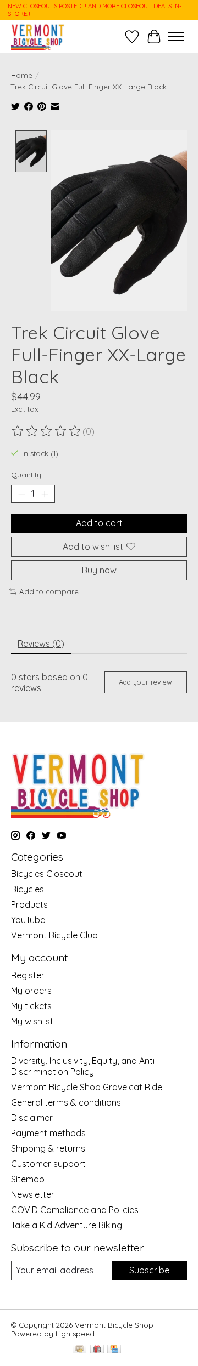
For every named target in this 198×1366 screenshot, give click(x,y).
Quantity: (27, 474)
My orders (31, 990)
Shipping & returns (48, 1148)
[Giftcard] (97, 1350)
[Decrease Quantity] (21, 494)
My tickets (31, 1005)
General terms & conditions (66, 1102)
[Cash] (79, 1350)
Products (29, 904)
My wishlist (32, 1021)
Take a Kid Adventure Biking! (67, 1225)
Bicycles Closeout (46, 873)
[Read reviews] (46, 431)
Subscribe (149, 1270)
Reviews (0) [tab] (41, 643)
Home (21, 75)
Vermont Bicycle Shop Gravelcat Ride (86, 1087)
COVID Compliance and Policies (75, 1209)
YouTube (28, 919)
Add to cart (99, 522)
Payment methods (48, 1133)
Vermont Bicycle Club (54, 935)
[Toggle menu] (176, 37)
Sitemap (28, 1179)
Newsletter (32, 1194)
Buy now (99, 570)
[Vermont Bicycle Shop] (38, 36)
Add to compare (49, 591)
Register (28, 975)
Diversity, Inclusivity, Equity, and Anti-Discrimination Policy (84, 1066)
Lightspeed (75, 1333)
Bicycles (27, 889)
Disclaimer (32, 1117)
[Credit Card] (114, 1350)
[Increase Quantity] (44, 494)
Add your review (145, 682)
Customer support (48, 1163)
